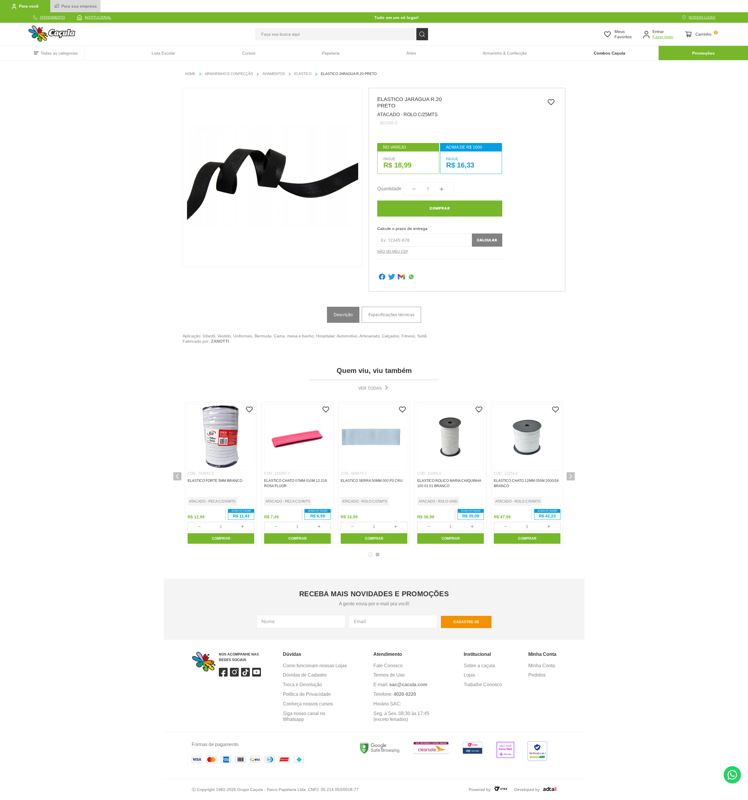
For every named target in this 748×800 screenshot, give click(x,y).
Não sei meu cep (392, 252)
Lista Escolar (163, 53)
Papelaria (331, 53)
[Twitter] (391, 277)
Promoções (703, 53)
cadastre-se (466, 622)
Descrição (343, 314)
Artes (411, 53)
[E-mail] (401, 277)
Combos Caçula (609, 53)
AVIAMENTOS (273, 74)
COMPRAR (221, 538)
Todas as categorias (59, 53)
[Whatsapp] (411, 277)
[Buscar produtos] (422, 34)
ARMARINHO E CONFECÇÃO (229, 74)
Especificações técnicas (391, 314)
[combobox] (341, 34)
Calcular (487, 240)
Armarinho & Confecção (505, 53)
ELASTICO (302, 74)
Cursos (248, 53)
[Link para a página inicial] (192, 74)
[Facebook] (382, 277)
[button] (177, 476)
